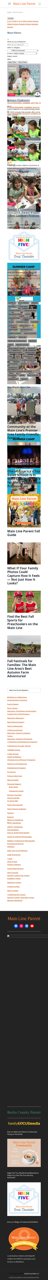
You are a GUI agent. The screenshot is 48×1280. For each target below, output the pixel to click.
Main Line (22, 337)
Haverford (24, 325)
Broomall (12, 306)
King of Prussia (30, 333)
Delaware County (15, 314)
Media (11, 345)
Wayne (22, 375)
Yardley (24, 379)
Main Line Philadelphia (17, 341)
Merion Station (22, 345)
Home (9, 12)
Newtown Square (15, 352)
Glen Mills (13, 325)
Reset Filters (23, 62)
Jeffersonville (26, 329)
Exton (11, 322)
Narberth (31, 348)
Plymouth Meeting (29, 360)
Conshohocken (30, 310)
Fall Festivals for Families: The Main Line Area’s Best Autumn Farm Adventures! (21, 668)
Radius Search (12, 56)
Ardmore (12, 303)
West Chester (33, 375)
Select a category (13, 47)
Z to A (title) (22, 21)
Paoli (18, 356)
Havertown (13, 329)
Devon (27, 314)
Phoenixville (13, 360)
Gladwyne (35, 322)
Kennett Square (15, 333)
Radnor (24, 364)
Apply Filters (12, 62)
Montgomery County (17, 348)
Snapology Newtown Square (20, 155)
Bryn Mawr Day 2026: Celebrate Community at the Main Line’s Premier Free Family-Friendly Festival (23, 428)
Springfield (13, 367)
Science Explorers (18, 100)
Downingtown (14, 318)
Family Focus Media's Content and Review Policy (24, 1277)
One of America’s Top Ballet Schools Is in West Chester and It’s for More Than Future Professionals (24, 478)
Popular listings (25, 24)
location (10, 53)
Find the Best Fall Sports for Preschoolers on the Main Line (22, 622)
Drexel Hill (27, 318)
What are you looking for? (16, 42)
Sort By (10, 18)
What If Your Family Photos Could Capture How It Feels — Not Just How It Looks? (23, 575)
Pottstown (13, 364)
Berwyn (34, 303)
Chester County (15, 310)
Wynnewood (13, 379)
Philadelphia (28, 356)
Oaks (10, 356)
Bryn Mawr (24, 306)
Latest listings (32, 21)
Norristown (30, 352)
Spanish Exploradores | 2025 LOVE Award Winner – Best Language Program (23, 212)
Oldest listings (13, 24)
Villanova (12, 375)
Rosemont (34, 364)
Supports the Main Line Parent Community (20, 372)
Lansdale (12, 337)
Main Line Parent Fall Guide (23, 533)
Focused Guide (22, 322)
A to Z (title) (12, 21)
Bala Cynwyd (23, 303)
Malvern (32, 341)
